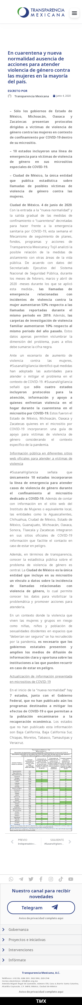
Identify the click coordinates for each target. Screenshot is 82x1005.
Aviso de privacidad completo (38, 918)
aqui (60, 918)
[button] (74, 13)
